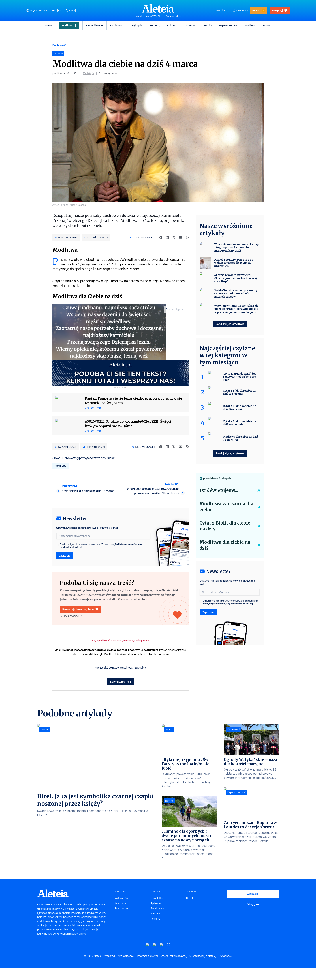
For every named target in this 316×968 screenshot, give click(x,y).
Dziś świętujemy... (219, 490)
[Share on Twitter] (173, 237)
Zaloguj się (242, 10)
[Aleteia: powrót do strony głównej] (158, 8)
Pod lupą (155, 25)
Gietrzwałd (233, 729)
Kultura (171, 25)
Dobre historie (94, 25)
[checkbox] (57, 545)
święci (168, 729)
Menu (48, 25)
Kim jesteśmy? (126, 956)
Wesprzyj (277, 10)
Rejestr (256, 10)
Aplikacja (156, 903)
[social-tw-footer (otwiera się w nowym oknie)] (161, 945)
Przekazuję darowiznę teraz (78, 609)
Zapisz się (64, 555)
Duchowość (117, 25)
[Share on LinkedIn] (167, 237)
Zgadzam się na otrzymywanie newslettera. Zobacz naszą (101, 546)
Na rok (189, 898)
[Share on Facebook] (160, 237)
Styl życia (136, 25)
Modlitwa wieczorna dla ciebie (226, 506)
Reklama (155, 918)
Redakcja (88, 73)
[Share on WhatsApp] (187, 237)
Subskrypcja (157, 908)
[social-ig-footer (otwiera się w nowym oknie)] (168, 945)
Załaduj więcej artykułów (230, 324)
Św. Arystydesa (173, 16)
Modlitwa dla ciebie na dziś (225, 545)
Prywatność (225, 956)
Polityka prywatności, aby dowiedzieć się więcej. (228, 603)
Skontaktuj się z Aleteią (202, 956)
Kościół (208, 25)
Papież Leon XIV (228, 25)
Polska (266, 25)
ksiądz (44, 729)
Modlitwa (67, 25)
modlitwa (60, 465)
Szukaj (72, 10)
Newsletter (157, 898)
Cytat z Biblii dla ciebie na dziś (225, 526)
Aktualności (189, 25)
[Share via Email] (180, 237)
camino (169, 800)
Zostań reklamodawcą (174, 956)
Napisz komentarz (120, 681)
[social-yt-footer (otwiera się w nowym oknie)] (147, 945)
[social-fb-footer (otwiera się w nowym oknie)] (154, 945)
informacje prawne (148, 956)
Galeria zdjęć (173, 309)
